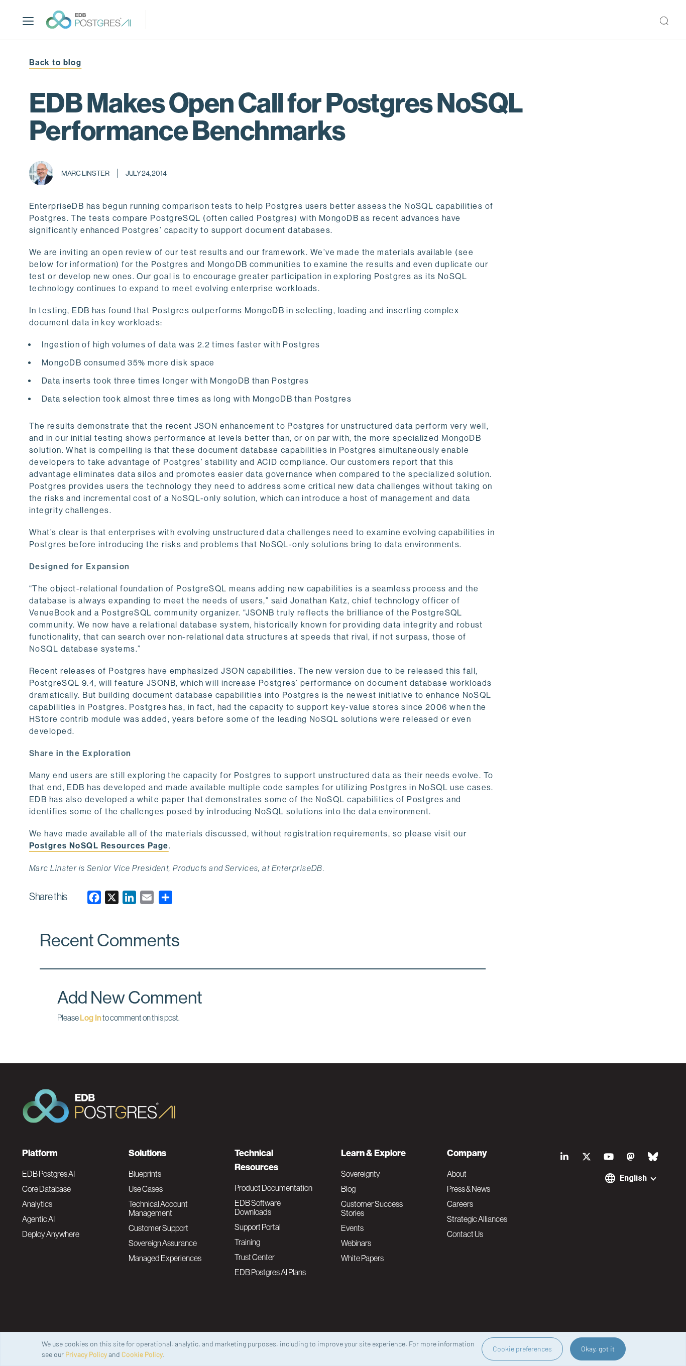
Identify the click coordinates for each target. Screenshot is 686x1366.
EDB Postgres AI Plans (270, 1272)
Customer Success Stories (372, 1208)
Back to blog (55, 62)
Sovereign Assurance (163, 1243)
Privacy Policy (86, 1354)
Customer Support (158, 1227)
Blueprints (145, 1173)
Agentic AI (38, 1218)
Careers (460, 1203)
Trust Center (255, 1257)
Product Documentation (273, 1187)
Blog (348, 1188)
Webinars (356, 1243)
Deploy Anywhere (50, 1233)
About (457, 1173)
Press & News (468, 1188)
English (633, 1178)
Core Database (46, 1188)
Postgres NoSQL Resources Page (99, 845)
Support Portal (258, 1226)
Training (247, 1242)
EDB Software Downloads (258, 1207)
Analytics (37, 1203)
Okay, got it (598, 1348)
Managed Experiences (165, 1258)
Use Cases (146, 1188)
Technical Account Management (158, 1208)
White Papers (362, 1258)
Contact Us (465, 1233)
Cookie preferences (522, 1348)
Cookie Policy (142, 1354)
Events (352, 1227)
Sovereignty (360, 1173)
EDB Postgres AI (48, 1173)
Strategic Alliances (477, 1218)
